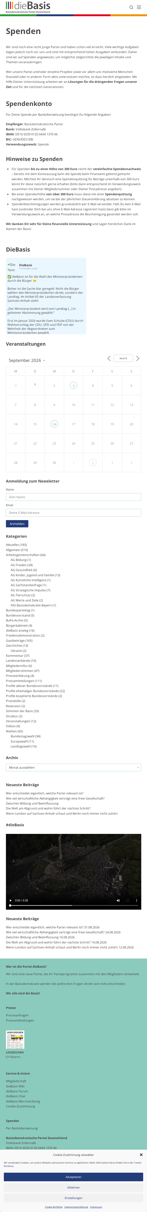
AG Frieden (19, 565)
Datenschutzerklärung (76, 1207)
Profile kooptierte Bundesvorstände (32, 696)
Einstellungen (73, 1198)
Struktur (12, 716)
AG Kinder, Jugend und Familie (32, 575)
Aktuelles (12, 545)
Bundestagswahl (22, 736)
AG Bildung (19, 560)
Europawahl (19, 741)
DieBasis (18, 249)
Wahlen (11, 731)
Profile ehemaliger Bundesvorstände (32, 691)
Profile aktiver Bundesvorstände (29, 686)
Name (10, 489)
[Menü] (139, 7)
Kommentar (14, 656)
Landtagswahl (21, 746)
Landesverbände (18, 660)
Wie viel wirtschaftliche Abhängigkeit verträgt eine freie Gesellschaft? (55, 798)
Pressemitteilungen (20, 681)
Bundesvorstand (18, 615)
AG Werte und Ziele (24, 600)
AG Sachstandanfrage (26, 585)
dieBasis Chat (15, 1096)
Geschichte (14, 645)
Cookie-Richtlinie (54, 1207)
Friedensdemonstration (23, 635)
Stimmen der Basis (19, 711)
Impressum (96, 1207)
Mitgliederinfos (17, 666)
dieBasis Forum (17, 1091)
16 (54, 424)
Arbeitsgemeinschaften (22, 555)
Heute (123, 358)
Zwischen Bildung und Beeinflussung (32, 803)
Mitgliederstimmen (19, 671)
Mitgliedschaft (16, 1081)
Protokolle (13, 701)
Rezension (13, 706)
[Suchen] (131, 7)
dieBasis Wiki (15, 1086)
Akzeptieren (73, 1177)
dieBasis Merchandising (23, 1101)
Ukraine (16, 651)
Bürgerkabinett (17, 625)
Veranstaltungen (18, 721)
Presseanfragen (17, 1015)
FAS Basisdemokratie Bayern (31, 605)
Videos (11, 726)
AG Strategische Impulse (28, 590)
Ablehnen (73, 1187)
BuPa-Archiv (14, 620)
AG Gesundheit (22, 570)
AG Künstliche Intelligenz (28, 580)
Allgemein (13, 550)
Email (9, 505)
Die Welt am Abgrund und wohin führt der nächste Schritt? (48, 808)
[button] (141, 1155)
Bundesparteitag (18, 610)
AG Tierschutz (21, 595)
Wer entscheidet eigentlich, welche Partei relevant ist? (44, 793)
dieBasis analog (17, 630)
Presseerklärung (18, 676)
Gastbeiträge (15, 640)
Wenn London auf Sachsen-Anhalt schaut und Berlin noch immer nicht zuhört (62, 813)
